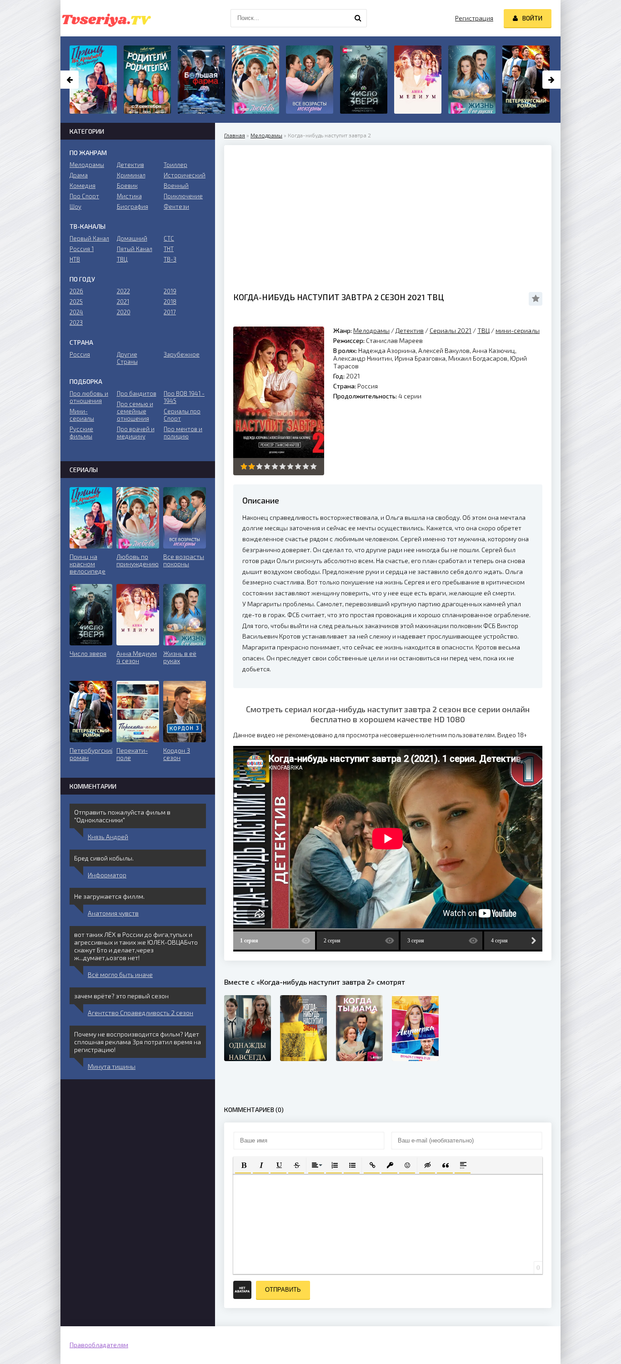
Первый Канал (89, 238)
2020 (123, 312)
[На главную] (105, 18)
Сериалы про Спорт (182, 415)
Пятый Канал (134, 248)
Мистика (129, 196)
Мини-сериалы (82, 415)
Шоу (75, 206)
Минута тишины (111, 1066)
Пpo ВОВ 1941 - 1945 (184, 397)
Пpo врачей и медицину (136, 432)
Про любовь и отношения (89, 397)
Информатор (107, 875)
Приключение (183, 196)
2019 (170, 291)
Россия (80, 354)
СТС (169, 238)
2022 (123, 291)
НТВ (75, 259)
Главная (234, 135)
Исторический (184, 175)
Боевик (127, 185)
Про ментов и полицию (183, 432)
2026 (76, 291)
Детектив (410, 330)
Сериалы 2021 (450, 330)
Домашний (132, 238)
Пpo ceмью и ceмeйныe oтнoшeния (135, 411)
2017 (170, 312)
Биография (132, 206)
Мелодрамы (266, 135)
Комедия (82, 185)
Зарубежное (182, 354)
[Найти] (358, 18)
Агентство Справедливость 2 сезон (140, 1013)
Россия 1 (82, 248)
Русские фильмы (81, 432)
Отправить (283, 1289)
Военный (176, 185)
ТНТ (169, 248)
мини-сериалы (518, 330)
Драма (79, 175)
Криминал (131, 175)
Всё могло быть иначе (120, 974)
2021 (123, 301)
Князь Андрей (108, 837)
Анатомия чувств (113, 913)
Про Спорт (84, 196)
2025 (76, 301)
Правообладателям (99, 1345)
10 (313, 466)
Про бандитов (136, 393)
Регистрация (474, 18)
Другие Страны (127, 358)
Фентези (176, 206)
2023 (76, 322)
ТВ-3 (170, 259)
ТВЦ (483, 330)
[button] (243, 1165)
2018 (170, 301)
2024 (76, 312)
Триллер (175, 164)
